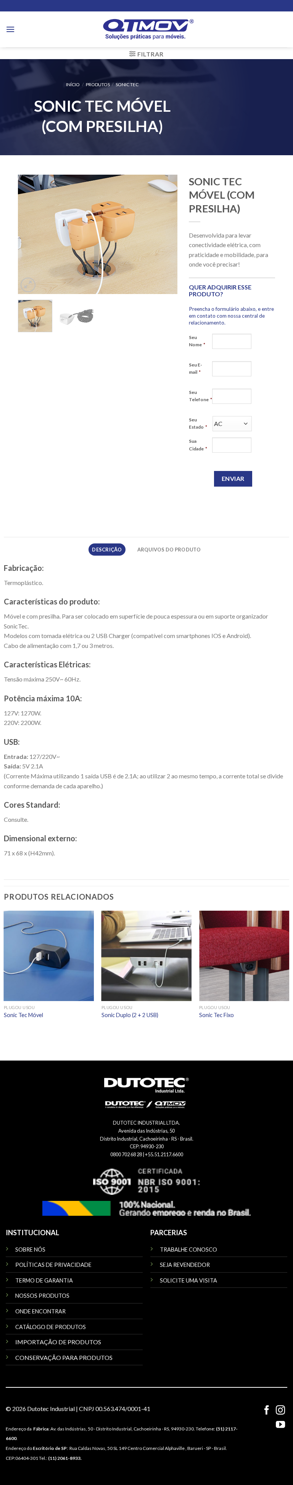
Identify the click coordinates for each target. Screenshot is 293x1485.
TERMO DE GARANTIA (44, 1280)
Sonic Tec (127, 84)
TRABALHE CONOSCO (188, 1249)
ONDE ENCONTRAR (40, 1311)
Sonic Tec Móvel (23, 1015)
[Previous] (31, 234)
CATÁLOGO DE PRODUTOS (50, 1327)
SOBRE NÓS (30, 1249)
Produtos (98, 84)
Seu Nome (197, 340)
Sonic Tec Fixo (216, 1015)
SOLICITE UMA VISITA (188, 1280)
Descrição (107, 549)
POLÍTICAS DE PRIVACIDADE (53, 1265)
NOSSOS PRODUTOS (42, 1295)
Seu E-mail (195, 368)
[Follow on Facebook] (266, 1411)
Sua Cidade (198, 444)
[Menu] (10, 29)
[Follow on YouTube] (280, 1425)
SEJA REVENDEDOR (185, 1265)
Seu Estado (198, 423)
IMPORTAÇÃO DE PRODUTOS (58, 1341)
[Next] (164, 234)
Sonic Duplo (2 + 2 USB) (129, 1015)
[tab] (107, 549)
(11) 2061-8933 (64, 1458)
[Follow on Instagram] (280, 1411)
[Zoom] (28, 285)
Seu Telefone (200, 395)
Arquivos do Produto (169, 549)
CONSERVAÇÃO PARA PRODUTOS (64, 1357)
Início (73, 84)
